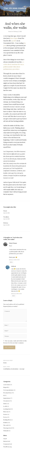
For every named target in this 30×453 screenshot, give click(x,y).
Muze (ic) (5, 411)
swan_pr (13, 266)
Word (5, 211)
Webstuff (5, 430)
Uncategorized (7, 428)
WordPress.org (7, 446)
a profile (13, 41)
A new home (6, 384)
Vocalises (6, 217)
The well (5, 425)
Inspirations (6, 398)
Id (3, 395)
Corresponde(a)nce (8, 390)
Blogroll (5, 387)
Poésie (5, 414)
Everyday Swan (7, 393)
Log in (5, 438)
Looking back (7, 409)
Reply (11, 262)
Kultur (5, 403)
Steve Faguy (14, 38)
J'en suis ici (6, 401)
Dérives (5, 223)
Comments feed (7, 444)
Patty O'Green (13, 243)
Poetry (5, 417)
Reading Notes (7, 420)
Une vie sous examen (15, 8)
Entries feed (6, 441)
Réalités (5, 422)
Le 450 (5, 406)
